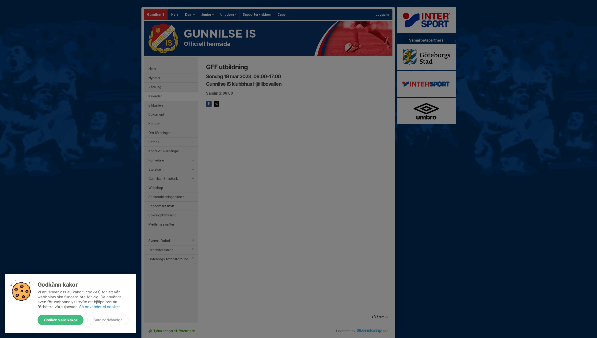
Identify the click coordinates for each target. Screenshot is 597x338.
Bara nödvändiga (107, 320)
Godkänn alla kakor (60, 320)
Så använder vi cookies (100, 306)
